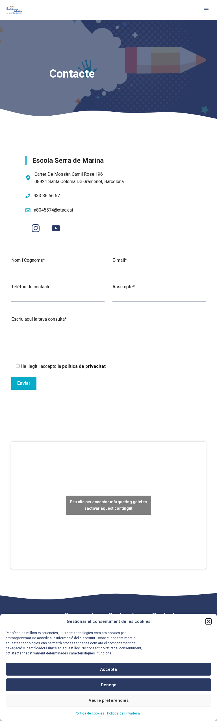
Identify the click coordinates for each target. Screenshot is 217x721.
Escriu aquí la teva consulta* (39, 319)
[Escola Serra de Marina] (14, 10)
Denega (108, 684)
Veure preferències (109, 700)
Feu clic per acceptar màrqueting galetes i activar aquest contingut (108, 505)
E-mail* (119, 260)
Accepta (108, 669)
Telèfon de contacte (31, 286)
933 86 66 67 (47, 195)
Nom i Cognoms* (28, 260)
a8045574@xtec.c (52, 210)
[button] (208, 621)
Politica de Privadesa (123, 713)
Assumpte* (123, 286)
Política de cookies (89, 713)
